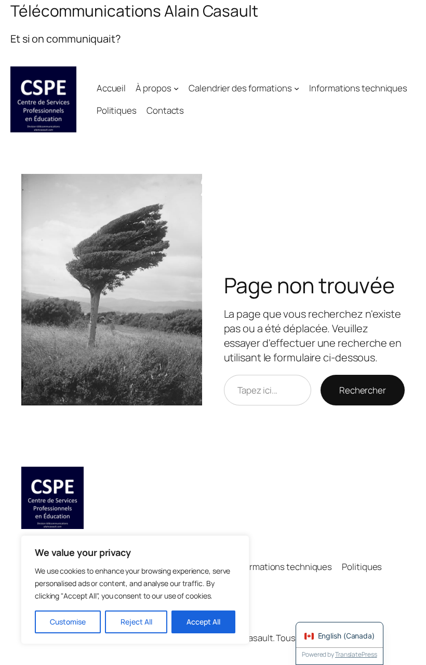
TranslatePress (356, 654)
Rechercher (362, 390)
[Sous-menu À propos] (176, 88)
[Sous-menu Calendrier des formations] (296, 88)
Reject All (136, 622)
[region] (135, 589)
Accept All (203, 622)
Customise (68, 622)
